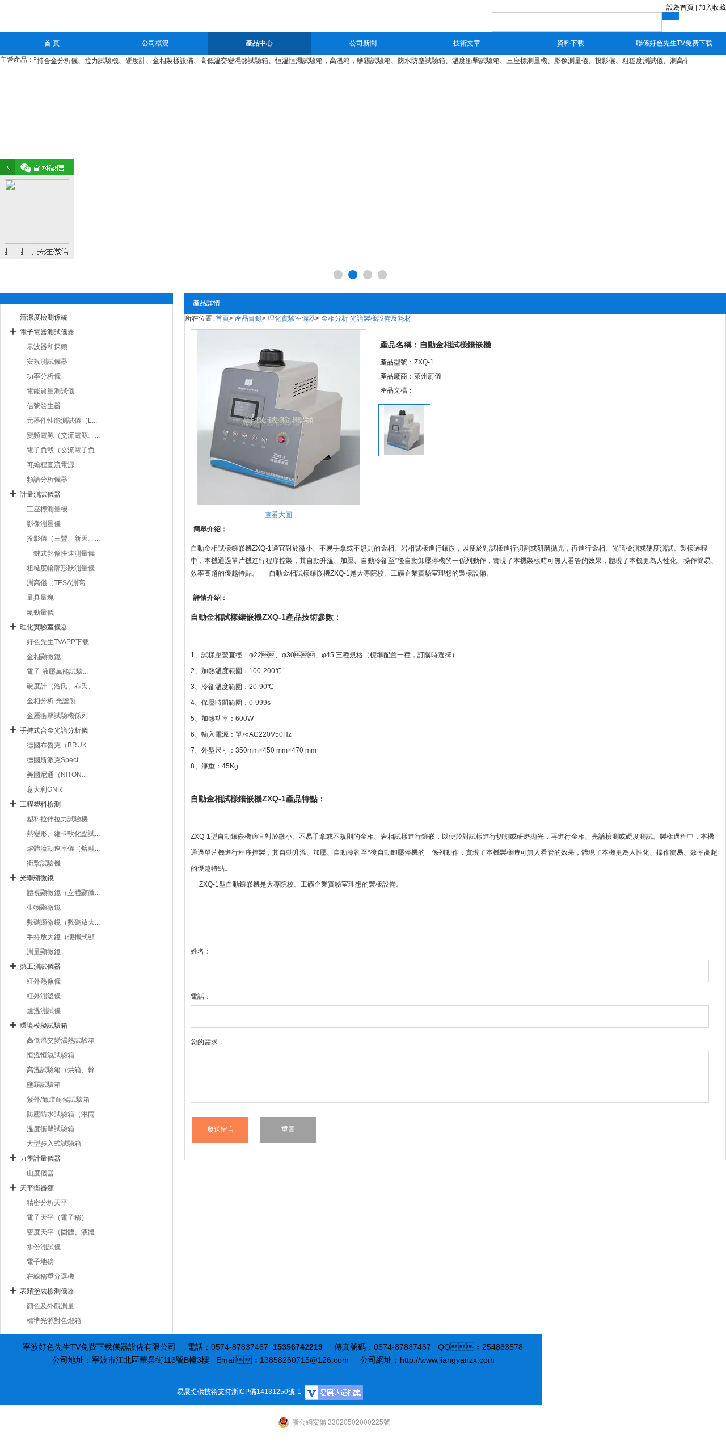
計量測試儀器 (40, 494)
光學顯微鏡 (37, 878)
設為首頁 (680, 7)
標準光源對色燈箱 (54, 1321)
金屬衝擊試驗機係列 (57, 716)
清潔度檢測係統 (43, 317)
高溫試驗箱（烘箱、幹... (63, 1070)
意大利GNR (44, 789)
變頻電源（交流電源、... (63, 435)
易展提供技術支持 (204, 1392)
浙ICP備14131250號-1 (266, 1392)
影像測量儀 (44, 524)
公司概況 (155, 43)
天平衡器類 (37, 1188)
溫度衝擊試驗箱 (50, 1129)
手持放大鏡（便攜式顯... (63, 937)
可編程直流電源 (50, 465)
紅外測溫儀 (44, 996)
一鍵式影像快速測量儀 (61, 553)
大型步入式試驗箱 (54, 1144)
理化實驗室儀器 (43, 627)
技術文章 (466, 43)
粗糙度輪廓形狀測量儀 (61, 568)
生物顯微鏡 (44, 908)
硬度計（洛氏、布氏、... (63, 686)
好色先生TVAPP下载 (58, 642)
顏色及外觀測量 (50, 1306)
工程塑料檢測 (40, 804)
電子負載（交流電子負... (63, 450)
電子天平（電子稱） (57, 1217)
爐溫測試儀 (44, 1011)
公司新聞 (363, 43)
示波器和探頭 (47, 347)
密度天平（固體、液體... (63, 1232)
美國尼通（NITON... (57, 775)
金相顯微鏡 (44, 657)
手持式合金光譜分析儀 (54, 730)
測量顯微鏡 (44, 952)
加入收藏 (712, 7)
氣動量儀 (40, 612)
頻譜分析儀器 (47, 480)
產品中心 (259, 43)
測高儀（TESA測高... (58, 583)
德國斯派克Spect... (55, 760)
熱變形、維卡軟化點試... (63, 834)
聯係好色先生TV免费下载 (674, 43)
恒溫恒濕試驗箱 (50, 1055)
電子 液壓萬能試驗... (57, 671)
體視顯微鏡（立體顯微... (63, 893)
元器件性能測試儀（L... (62, 421)
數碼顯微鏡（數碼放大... (63, 922)
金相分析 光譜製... (54, 701)
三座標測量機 (47, 509)
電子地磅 (40, 1262)
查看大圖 (278, 515)
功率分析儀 (44, 376)
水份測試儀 (44, 1247)
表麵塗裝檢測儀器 (47, 1291)
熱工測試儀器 (40, 967)
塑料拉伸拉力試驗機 (57, 819)
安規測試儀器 (47, 362)
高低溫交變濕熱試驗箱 (61, 1040)
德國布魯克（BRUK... (59, 745)
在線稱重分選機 (50, 1276)
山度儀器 (40, 1173)
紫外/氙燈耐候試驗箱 (58, 1099)
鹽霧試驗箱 (44, 1085)
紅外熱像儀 (44, 981)
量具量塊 (40, 598)
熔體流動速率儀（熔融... (63, 848)
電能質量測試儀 (50, 391)
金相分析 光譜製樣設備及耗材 (366, 318)
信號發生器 (44, 406)
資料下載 (570, 43)
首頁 (222, 318)
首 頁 (52, 43)
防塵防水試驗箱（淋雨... (63, 1114)
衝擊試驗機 (44, 863)
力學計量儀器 (40, 1158)
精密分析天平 (47, 1203)
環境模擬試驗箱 (43, 1026)
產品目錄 (248, 318)
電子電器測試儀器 (47, 332)
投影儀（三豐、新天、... (63, 539)
